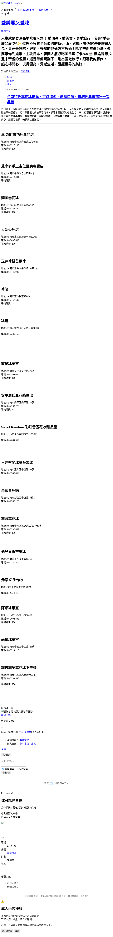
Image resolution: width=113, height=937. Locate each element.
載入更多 (6, 755)
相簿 (9, 77)
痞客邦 (22, 732)
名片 (9, 84)
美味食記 (24, 740)
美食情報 (25, 71)
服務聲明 (84, 896)
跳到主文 (6, 31)
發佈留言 (6, 772)
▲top (3, 749)
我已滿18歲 (7, 931)
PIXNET (34, 896)
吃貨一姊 (6, 715)
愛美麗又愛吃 (15, 22)
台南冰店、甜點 (27, 743)
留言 (28, 732)
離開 (17, 931)
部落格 (10, 81)
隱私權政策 (73, 896)
